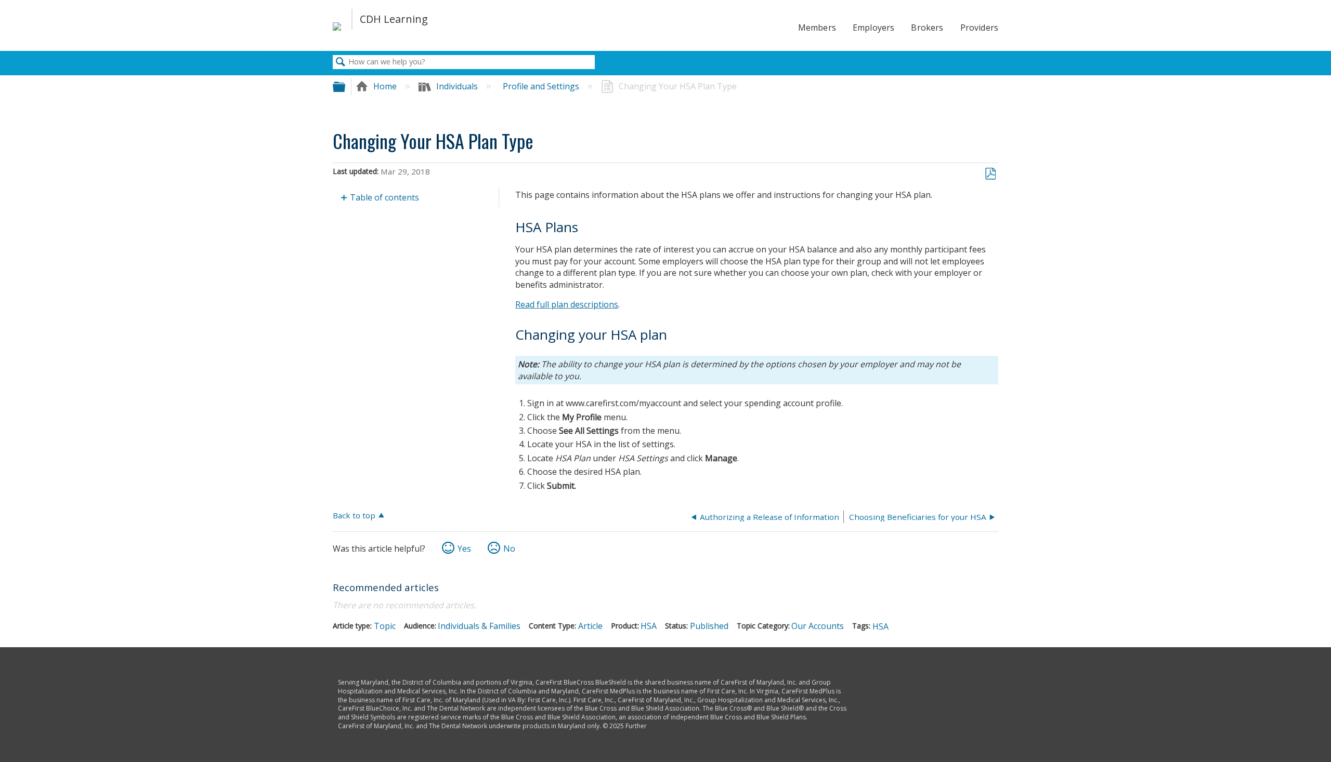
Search (340, 62)
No (509, 548)
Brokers (927, 27)
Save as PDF (990, 174)
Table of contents (384, 197)
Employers (873, 27)
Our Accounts (817, 626)
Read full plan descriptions (566, 304)
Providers (979, 27)
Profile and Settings (542, 86)
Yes (464, 548)
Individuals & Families (479, 626)
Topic (385, 626)
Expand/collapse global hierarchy (345, 86)
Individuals (457, 86)
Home (385, 86)
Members (817, 27)
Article (590, 626)
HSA (649, 626)
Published (709, 626)
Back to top (354, 515)
